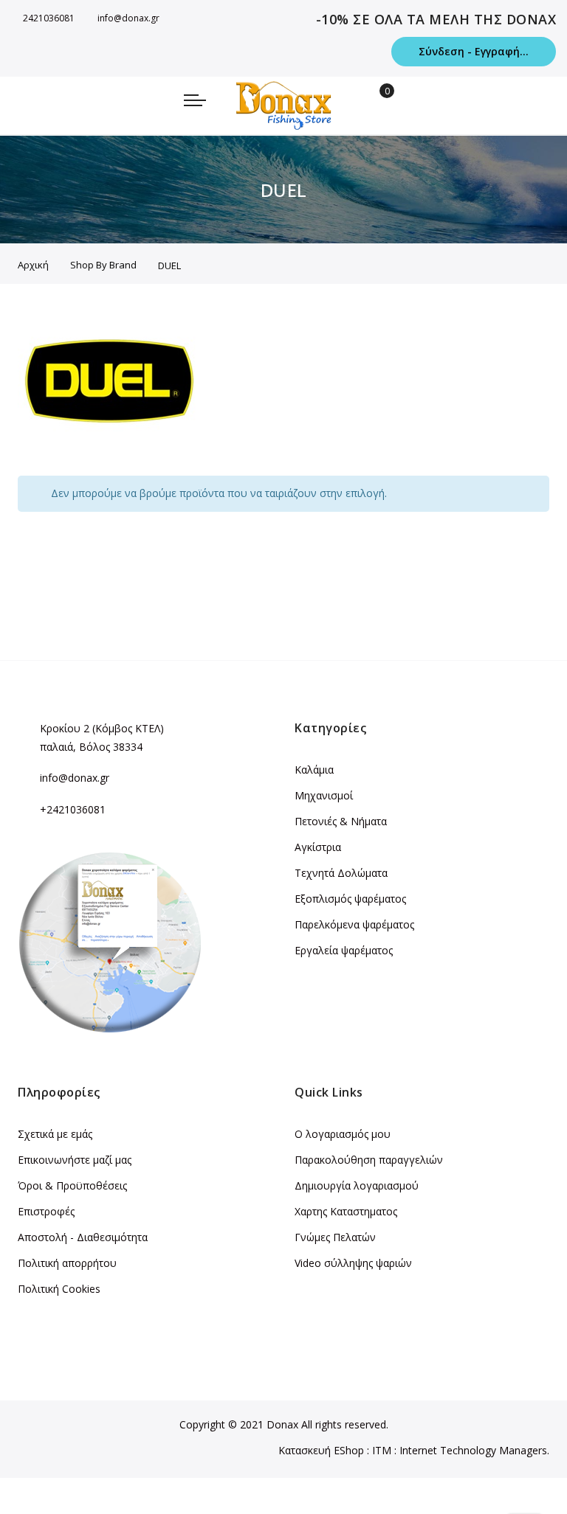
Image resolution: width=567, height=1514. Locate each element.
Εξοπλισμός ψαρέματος (350, 899)
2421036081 (49, 18)
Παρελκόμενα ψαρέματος (354, 924)
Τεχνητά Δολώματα (341, 873)
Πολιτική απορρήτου (67, 1263)
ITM (381, 1450)
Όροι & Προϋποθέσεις (72, 1185)
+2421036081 (73, 809)
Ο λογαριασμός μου (343, 1134)
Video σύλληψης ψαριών (353, 1263)
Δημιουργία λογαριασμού (357, 1185)
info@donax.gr (128, 18)
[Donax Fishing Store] (283, 105)
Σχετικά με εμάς (55, 1134)
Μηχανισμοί (324, 795)
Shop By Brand (103, 264)
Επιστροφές (46, 1211)
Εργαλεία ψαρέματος (344, 950)
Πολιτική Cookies (59, 1289)
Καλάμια (314, 770)
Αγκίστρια (318, 847)
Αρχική (33, 264)
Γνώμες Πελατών (335, 1237)
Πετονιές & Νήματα (341, 821)
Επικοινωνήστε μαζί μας (74, 1160)
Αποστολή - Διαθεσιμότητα (83, 1237)
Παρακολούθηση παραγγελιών (369, 1160)
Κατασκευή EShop (321, 1450)
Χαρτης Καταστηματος (346, 1211)
